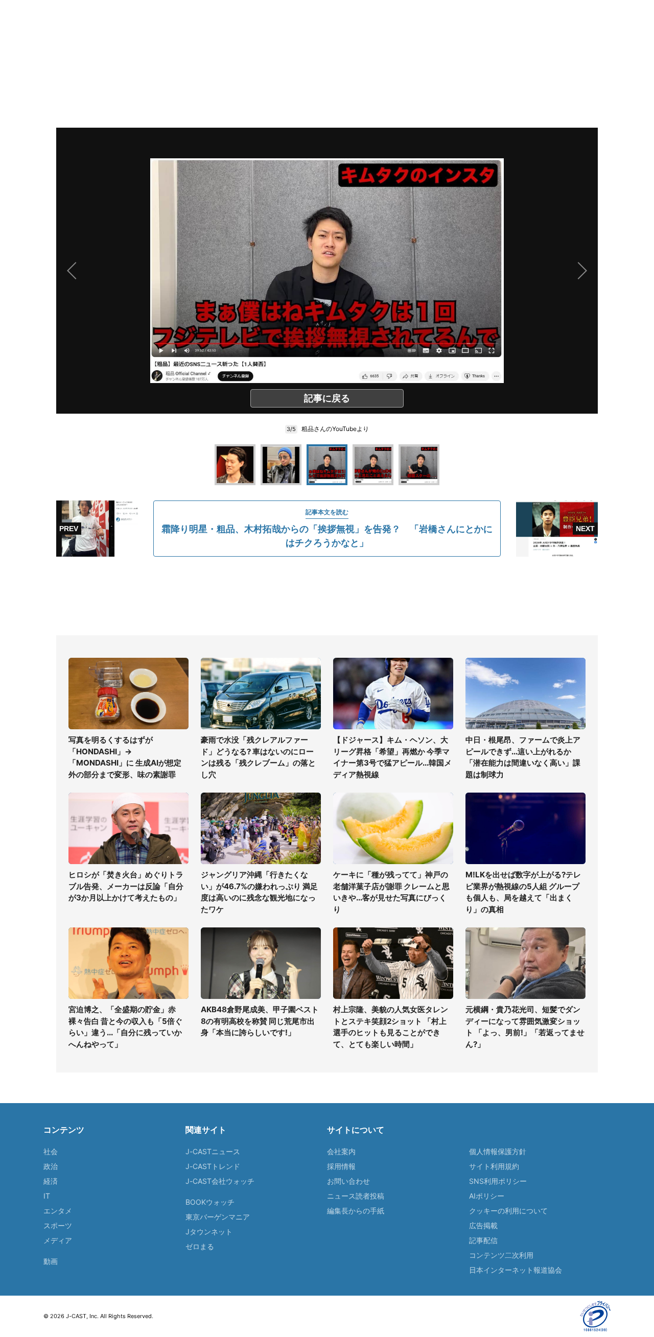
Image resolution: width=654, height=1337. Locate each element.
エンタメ (57, 1210)
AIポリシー (486, 1195)
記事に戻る (327, 398)
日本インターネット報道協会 (515, 1270)
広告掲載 (483, 1225)
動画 (50, 1261)
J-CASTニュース (212, 1151)
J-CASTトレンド (212, 1166)
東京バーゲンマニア (217, 1216)
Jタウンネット (208, 1231)
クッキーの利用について (508, 1210)
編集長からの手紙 (355, 1210)
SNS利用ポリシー (498, 1181)
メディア (57, 1240)
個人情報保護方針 (497, 1151)
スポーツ (57, 1225)
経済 (50, 1181)
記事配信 (483, 1240)
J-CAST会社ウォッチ (219, 1181)
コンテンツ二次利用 (501, 1255)
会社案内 (341, 1151)
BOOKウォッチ (210, 1202)
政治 (50, 1166)
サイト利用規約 (494, 1166)
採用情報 (341, 1166)
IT (46, 1195)
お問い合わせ (348, 1181)
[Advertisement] (327, 596)
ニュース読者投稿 (355, 1195)
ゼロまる (199, 1246)
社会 (50, 1151)
